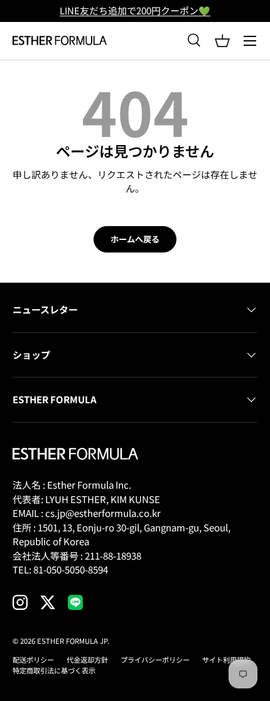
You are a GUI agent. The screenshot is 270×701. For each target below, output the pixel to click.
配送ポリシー (33, 660)
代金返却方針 (87, 660)
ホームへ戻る (135, 239)
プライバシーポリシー (155, 660)
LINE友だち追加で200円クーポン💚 (135, 10)
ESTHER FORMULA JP (72, 641)
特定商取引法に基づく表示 (54, 670)
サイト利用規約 (226, 660)
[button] (222, 41)
